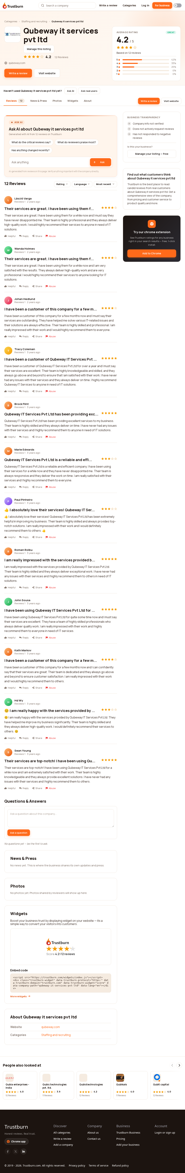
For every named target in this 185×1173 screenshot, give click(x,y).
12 (68, 954)
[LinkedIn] (23, 1151)
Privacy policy (77, 1165)
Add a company (63, 1144)
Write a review (108, 5)
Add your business (127, 1144)
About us (93, 1132)
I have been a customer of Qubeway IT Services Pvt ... (50, 359)
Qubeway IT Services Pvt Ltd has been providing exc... (51, 414)
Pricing (120, 1138)
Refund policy (120, 1165)
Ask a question (18, 832)
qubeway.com (50, 1027)
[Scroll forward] (179, 1065)
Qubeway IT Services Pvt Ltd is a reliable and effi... (48, 459)
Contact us (93, 1138)
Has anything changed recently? (31, 150)
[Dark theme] (177, 5)
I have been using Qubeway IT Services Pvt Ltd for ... (49, 610)
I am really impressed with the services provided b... (49, 560)
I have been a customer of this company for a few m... (50, 309)
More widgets (18, 996)
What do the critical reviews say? (31, 142)
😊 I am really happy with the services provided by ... (49, 710)
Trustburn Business (128, 1132)
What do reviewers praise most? (76, 142)
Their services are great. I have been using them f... (49, 208)
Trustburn (16, 1126)
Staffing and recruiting (34, 21)
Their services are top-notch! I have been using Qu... (49, 760)
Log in (145, 5)
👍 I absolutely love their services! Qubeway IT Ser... (49, 509)
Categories (129, 5)
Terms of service (98, 1165)
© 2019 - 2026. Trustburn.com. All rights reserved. (35, 1165)
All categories (61, 1132)
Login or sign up (165, 1132)
